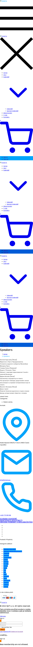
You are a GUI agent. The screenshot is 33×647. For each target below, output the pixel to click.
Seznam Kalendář (12, 111)
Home (5, 73)
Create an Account (16, 632)
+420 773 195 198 (5, 515)
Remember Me (7, 627)
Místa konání (7, 113)
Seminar (6, 576)
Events (5, 560)
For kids (5, 564)
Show (5, 578)
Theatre (6, 583)
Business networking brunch (12, 551)
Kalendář (10, 109)
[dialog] (16, 641)
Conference (7, 558)
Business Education (9, 549)
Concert (6, 555)
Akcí (4, 75)
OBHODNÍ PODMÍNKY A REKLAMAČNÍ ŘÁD (16, 522)
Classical (6, 553)
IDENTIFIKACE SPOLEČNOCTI (11, 520)
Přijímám (3, 616)
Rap (4, 572)
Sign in (2, 629)
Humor (5, 566)
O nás (5, 115)
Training (6, 585)
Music (5, 568)
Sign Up (5, 159)
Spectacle (6, 580)
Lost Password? (5, 632)
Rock (5, 574)
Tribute (5, 587)
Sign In (5, 157)
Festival (5, 562)
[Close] (0, 621)
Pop (4, 570)
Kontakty (6, 117)
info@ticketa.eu (5, 480)
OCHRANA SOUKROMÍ (8, 519)
